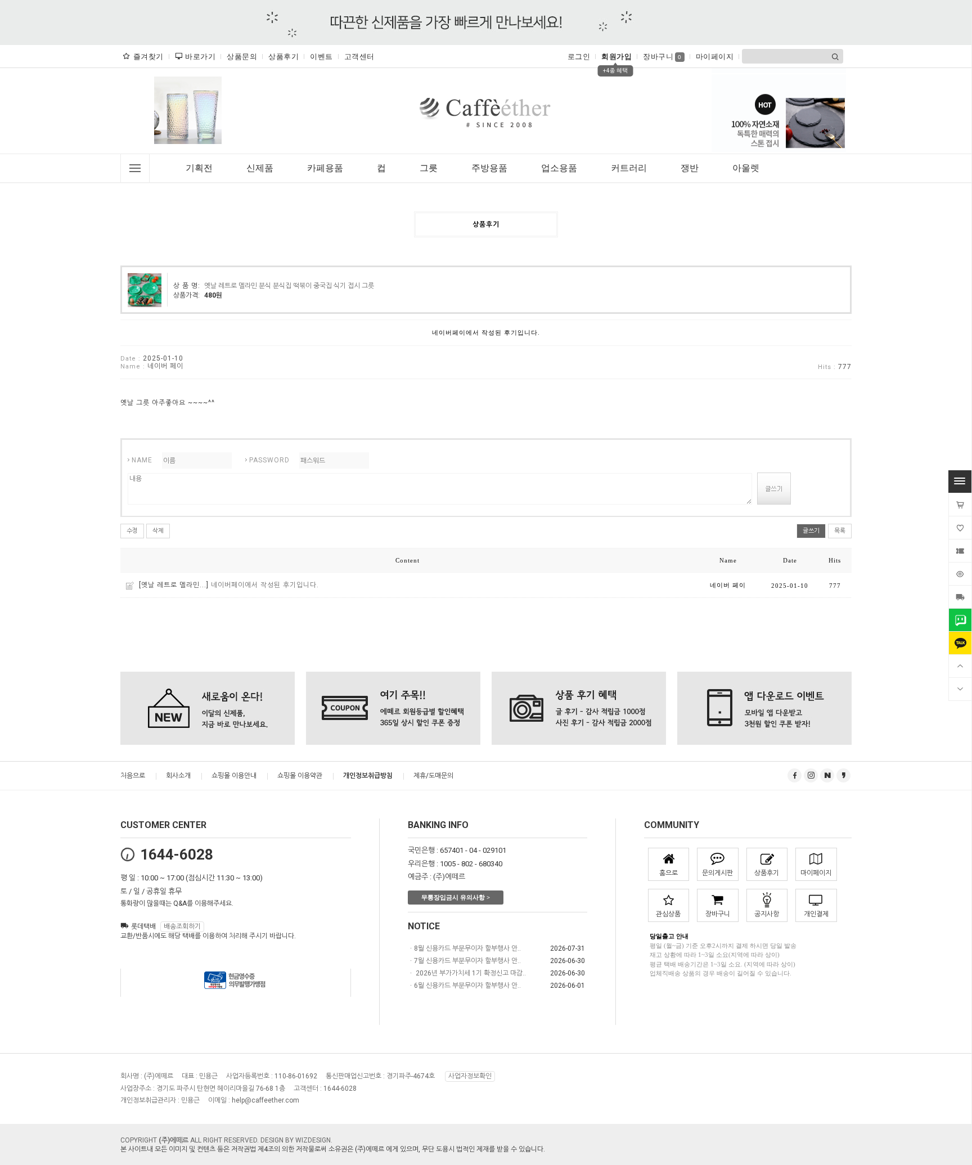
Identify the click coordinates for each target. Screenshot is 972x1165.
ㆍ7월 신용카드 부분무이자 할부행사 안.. (464, 961)
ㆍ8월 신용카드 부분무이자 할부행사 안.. (464, 948)
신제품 (259, 168)
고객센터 (359, 56)
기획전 (199, 168)
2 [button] (192, 149)
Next (224, 113)
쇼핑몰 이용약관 (299, 776)
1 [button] (180, 149)
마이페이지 (715, 56)
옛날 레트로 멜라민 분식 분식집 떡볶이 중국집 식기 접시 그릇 (289, 286)
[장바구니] (960, 504)
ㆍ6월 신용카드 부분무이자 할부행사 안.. (464, 985)
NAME (142, 460)
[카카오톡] (960, 643)
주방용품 (489, 168)
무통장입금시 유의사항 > (455, 897)
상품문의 (242, 56)
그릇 (429, 168)
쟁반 (690, 168)
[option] (188, 110)
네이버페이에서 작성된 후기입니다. (265, 585)
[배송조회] (960, 597)
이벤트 (321, 56)
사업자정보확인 (470, 1076)
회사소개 (178, 776)
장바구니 (662, 56)
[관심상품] (960, 527)
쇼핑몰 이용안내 (234, 776)
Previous (152, 113)
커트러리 (629, 168)
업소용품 (559, 168)
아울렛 (745, 168)
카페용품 (325, 168)
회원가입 (616, 56)
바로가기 (200, 56)
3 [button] (199, 149)
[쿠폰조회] (960, 550)
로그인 (579, 56)
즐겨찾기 (148, 56)
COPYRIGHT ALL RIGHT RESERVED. (190, 1140)
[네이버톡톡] (960, 620)
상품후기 (283, 56)
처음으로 (132, 776)
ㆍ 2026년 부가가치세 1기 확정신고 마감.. (467, 973)
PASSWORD (269, 460)
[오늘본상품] (960, 574)
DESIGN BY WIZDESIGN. (296, 1140)
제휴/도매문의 (433, 776)
